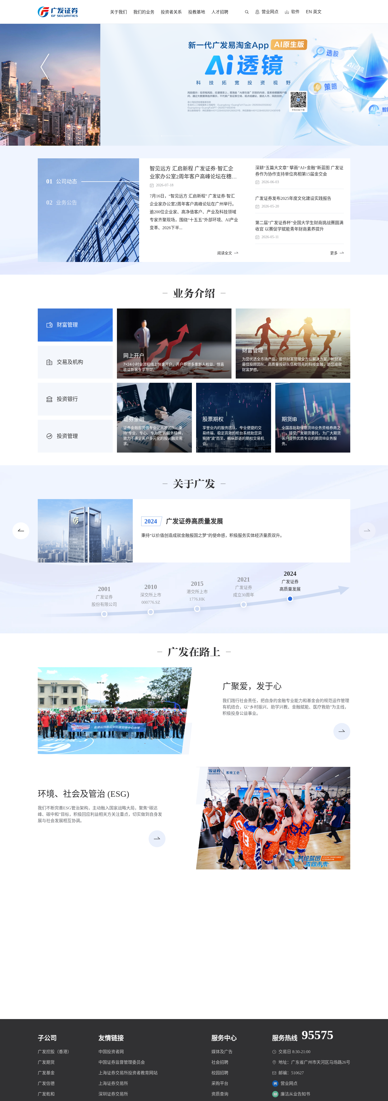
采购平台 (219, 1083)
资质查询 (219, 1094)
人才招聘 (219, 12)
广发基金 (46, 1073)
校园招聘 (219, 1073)
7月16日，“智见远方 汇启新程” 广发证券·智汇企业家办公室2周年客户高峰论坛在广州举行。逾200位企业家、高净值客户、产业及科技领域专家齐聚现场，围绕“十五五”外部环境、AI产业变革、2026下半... (194, 212)
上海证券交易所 (113, 1083)
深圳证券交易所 (113, 1094)
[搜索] (247, 12)
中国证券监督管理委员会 (121, 1062)
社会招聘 (219, 1062)
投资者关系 (171, 12)
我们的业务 (143, 12)
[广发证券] (58, 8)
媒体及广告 (222, 1051)
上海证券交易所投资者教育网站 (128, 1073)
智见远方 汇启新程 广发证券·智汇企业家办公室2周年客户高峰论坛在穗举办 (193, 173)
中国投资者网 (111, 1051)
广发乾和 (46, 1094)
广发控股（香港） (55, 1051)
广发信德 (46, 1083)
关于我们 (118, 12)
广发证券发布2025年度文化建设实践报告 (293, 198)
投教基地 (196, 12)
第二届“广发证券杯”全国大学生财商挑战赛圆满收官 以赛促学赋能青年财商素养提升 (299, 225)
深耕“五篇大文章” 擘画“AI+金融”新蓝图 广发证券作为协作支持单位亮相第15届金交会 (299, 170)
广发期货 (46, 1062)
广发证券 (58, 12)
